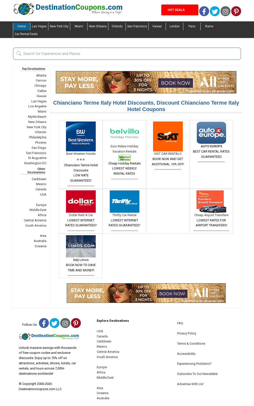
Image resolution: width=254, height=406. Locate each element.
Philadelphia (37, 137)
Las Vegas (39, 26)
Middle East (38, 210)
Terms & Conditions (191, 343)
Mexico (41, 184)
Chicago (40, 85)
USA (43, 194)
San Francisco (137, 26)
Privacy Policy (186, 333)
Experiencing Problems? (194, 363)
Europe (41, 205)
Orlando (117, 26)
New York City (59, 26)
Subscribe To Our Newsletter (197, 374)
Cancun (41, 80)
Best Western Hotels (80, 154)
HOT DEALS (176, 10)
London (174, 26)
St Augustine (37, 158)
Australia (40, 241)
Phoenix (40, 142)
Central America (35, 220)
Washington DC (35, 163)
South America (35, 225)
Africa (42, 215)
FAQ (180, 323)
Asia (43, 236)
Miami (79, 26)
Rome (209, 26)
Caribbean (39, 179)
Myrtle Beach (37, 117)
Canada (40, 189)
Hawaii (157, 26)
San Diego (39, 148)
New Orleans (98, 26)
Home (22, 26)
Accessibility (186, 354)
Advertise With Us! (190, 384)
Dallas (41, 91)
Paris (192, 26)
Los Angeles (37, 106)
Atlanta (41, 75)
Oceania (40, 246)
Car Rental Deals (26, 34)
